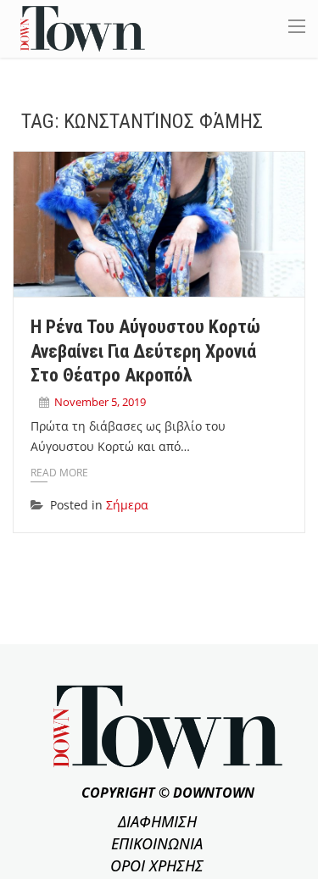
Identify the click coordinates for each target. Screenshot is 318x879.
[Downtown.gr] (83, 27)
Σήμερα (127, 505)
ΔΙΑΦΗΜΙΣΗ (157, 821)
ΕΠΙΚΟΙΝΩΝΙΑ (157, 843)
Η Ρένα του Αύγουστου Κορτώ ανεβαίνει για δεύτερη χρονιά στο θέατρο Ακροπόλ (145, 351)
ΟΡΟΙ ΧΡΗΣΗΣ (157, 865)
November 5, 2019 (100, 401)
